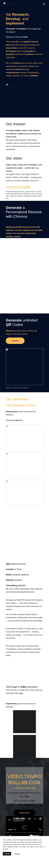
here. (21, 693)
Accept (7, 854)
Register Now (24, 813)
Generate (15, 341)
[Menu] (44, 4)
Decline (17, 854)
